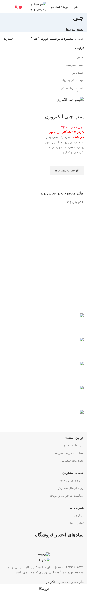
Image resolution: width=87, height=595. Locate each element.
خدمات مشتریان (73, 473)
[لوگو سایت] (35, 6)
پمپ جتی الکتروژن (64, 116)
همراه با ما (77, 507)
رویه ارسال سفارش (70, 488)
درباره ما (78, 515)
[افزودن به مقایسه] (78, 107)
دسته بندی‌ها (75, 29)
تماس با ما (77, 523)
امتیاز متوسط (75, 64)
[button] (67, 170)
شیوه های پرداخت (72, 480)
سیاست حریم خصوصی (68, 453)
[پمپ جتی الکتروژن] (69, 99)
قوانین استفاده (74, 438)
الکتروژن (78, 202)
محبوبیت (78, 57)
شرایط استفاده (74, 445)
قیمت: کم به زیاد (73, 80)
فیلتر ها (8, 38)
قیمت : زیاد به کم (72, 88)
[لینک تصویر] (44, 554)
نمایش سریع (78, 180)
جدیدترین (78, 72)
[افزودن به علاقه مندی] (78, 160)
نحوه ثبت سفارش (72, 460)
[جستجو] (5, 6)
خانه (81, 38)
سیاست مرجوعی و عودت (67, 495)
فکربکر (51, 582)
